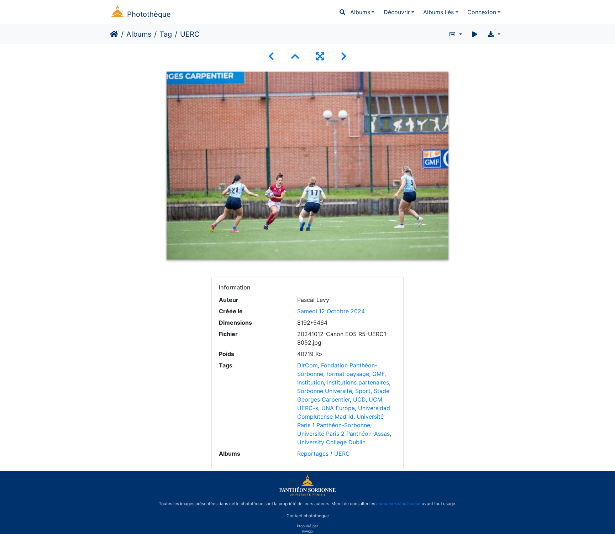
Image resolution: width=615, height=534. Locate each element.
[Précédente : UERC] (271, 56)
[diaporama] (475, 34)
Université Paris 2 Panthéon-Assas (343, 433)
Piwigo (307, 531)
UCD (359, 399)
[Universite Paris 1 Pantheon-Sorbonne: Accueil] (307, 494)
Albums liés (438, 12)
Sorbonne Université (324, 390)
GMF (378, 373)
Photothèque (149, 14)
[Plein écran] (320, 56)
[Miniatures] (295, 56)
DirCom (307, 365)
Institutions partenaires (358, 382)
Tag (165, 34)
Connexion (481, 12)
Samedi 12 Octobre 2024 (331, 311)
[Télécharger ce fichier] (494, 34)
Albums (360, 12)
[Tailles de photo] (455, 34)
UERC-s (307, 408)
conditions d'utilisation (398, 503)
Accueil (114, 34)
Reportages (312, 453)
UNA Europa (338, 408)
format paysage (347, 373)
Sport (362, 390)
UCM (375, 399)
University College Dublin (331, 442)
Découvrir (397, 12)
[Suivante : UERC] (343, 56)
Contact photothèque (308, 515)
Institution (310, 382)
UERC (342, 453)
